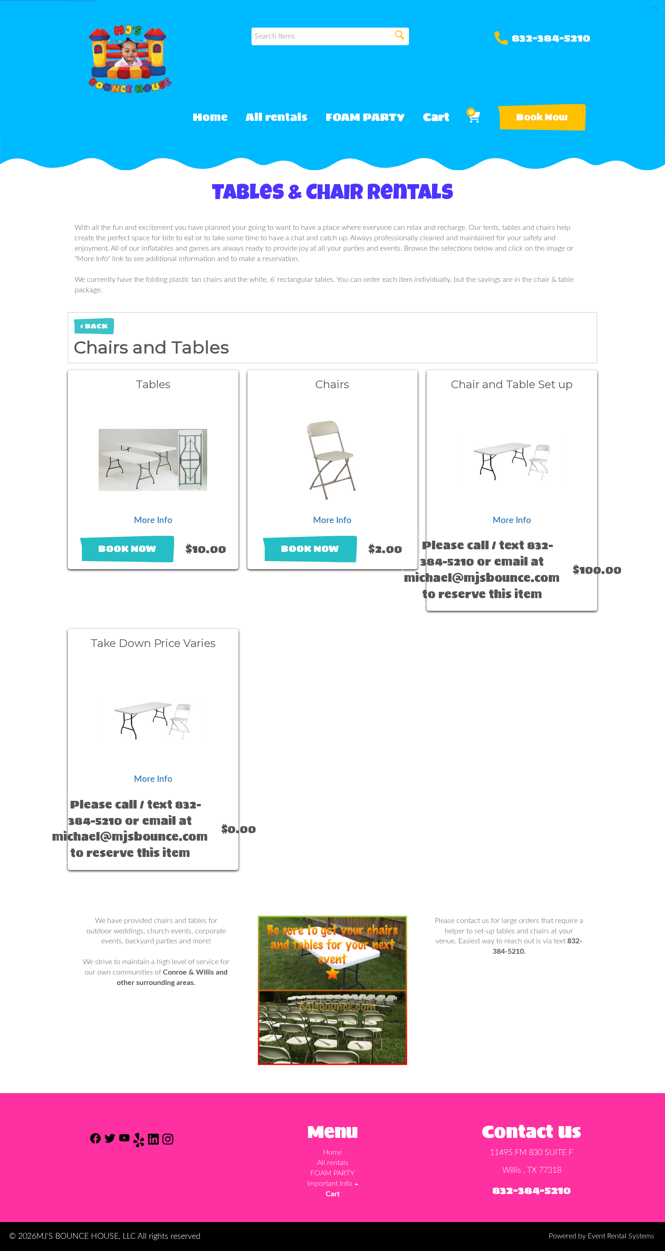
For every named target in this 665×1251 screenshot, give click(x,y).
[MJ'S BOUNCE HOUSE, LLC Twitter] (109, 1142)
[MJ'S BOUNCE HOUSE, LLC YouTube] (124, 1142)
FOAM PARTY (365, 117)
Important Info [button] (330, 1183)
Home (210, 117)
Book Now (542, 117)
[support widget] (637, 1229)
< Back (94, 326)
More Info (153, 520)
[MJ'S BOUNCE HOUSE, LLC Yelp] (138, 1142)
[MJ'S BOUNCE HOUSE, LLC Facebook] (95, 1142)
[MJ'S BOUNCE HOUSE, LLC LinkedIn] (153, 1142)
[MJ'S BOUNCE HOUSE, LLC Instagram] (167, 1142)
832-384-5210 (551, 38)
